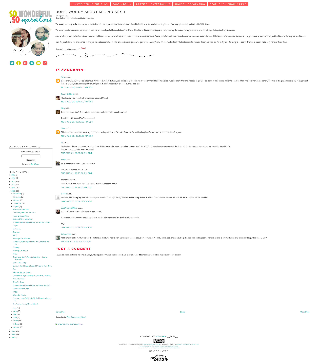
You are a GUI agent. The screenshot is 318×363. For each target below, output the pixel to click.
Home (182, 312)
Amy (63, 77)
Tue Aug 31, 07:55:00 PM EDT (76, 227)
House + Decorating (190, 4)
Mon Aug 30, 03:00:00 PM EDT (77, 122)
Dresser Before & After (21, 288)
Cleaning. (16, 232)
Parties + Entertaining (153, 4)
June (15, 311)
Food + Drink (122, 4)
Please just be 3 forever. (21, 238)
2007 (14, 338)
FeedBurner (35, 164)
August (16, 207)
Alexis (64, 159)
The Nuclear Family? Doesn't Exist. (25, 304)
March (15, 321)
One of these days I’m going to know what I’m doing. (32, 276)
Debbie (64, 194)
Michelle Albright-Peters (151, 344)
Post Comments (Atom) (76, 317)
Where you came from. (21, 209)
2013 (14, 181)
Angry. (15, 292)
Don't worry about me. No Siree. (24, 213)
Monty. (15, 235)
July (15, 308)
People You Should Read (228, 4)
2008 (14, 334)
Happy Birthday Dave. (21, 216)
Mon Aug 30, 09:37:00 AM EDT (77, 88)
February (16, 324)
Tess (63, 128)
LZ (62, 142)
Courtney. (16, 247)
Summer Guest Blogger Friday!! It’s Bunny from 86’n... (32, 266)
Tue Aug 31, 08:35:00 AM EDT (76, 153)
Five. (15, 269)
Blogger (161, 336)
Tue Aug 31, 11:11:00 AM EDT (76, 187)
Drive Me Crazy (18, 282)
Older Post (304, 312)
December (17, 194)
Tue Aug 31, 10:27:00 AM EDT (76, 173)
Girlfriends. (17, 229)
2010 (14, 191)
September (17, 203)
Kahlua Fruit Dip (18, 279)
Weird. (15, 254)
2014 (14, 178)
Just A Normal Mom (69, 208)
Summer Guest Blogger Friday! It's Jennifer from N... (32, 222)
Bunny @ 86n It (67, 94)
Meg (63, 108)
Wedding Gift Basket (20, 251)
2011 (14, 188)
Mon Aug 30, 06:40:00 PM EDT (77, 136)
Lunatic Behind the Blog (89, 4)
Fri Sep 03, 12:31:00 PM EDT (76, 242)
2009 (14, 331)
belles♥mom (66, 234)
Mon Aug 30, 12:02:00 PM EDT (77, 102)
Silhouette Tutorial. (19, 295)
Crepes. (16, 226)
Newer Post (60, 312)
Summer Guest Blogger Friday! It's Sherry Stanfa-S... (32, 285)
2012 (14, 185)
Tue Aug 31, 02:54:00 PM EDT (76, 201)
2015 (14, 175)
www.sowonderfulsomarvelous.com (166, 348)
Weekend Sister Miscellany (23, 219)
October (16, 200)
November (17, 197)
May (15, 314)
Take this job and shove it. (22, 272)
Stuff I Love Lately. (20, 263)
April (15, 317)
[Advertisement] (27, 85)
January (16, 327)
